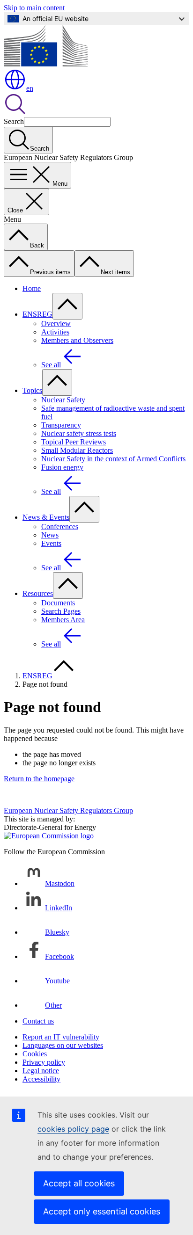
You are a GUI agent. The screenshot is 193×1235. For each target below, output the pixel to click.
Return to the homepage (39, 779)
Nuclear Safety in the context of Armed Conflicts (113, 459)
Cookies (34, 1054)
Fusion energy (62, 467)
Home (31, 288)
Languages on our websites (62, 1045)
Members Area (63, 620)
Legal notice (40, 1071)
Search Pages (61, 611)
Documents (58, 603)
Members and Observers (77, 340)
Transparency (61, 425)
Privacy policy (43, 1062)
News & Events (45, 517)
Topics (32, 390)
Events (51, 543)
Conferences (59, 526)
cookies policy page (73, 1128)
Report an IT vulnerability (60, 1037)
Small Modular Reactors (77, 450)
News (50, 535)
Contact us (38, 1021)
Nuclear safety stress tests (78, 433)
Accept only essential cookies (101, 1211)
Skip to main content (34, 8)
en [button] (29, 88)
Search (14, 121)
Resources (37, 593)
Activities (55, 332)
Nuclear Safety (63, 400)
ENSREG (37, 314)
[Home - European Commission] (46, 64)
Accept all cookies (79, 1183)
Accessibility (41, 1079)
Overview (56, 323)
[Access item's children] (67, 306)
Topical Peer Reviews (73, 442)
